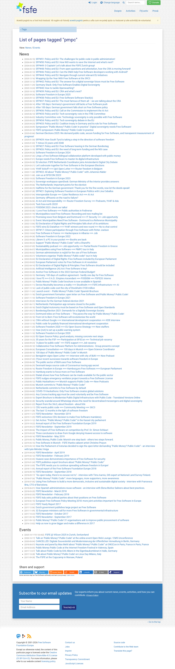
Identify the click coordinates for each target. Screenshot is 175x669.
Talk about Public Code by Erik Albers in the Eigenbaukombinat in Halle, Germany (76, 551)
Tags (24, 29)
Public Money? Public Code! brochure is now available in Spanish (68, 281)
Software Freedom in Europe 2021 (53, 298)
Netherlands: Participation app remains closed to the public (65, 304)
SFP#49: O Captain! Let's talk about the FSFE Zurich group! (65, 65)
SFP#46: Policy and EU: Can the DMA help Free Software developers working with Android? (82, 72)
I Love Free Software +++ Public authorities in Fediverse (64, 210)
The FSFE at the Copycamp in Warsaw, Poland (59, 557)
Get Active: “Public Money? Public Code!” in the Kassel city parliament (71, 420)
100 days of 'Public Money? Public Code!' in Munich (61, 352)
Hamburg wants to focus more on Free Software (60, 372)
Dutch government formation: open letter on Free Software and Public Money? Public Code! (82, 294)
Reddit (72, 572)
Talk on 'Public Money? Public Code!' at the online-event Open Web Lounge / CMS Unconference (84, 538)
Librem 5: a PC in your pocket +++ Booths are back (61, 239)
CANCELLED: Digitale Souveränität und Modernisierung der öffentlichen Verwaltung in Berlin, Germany (88, 541)
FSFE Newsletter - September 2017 (53, 517)
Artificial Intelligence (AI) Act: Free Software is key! (61, 268)
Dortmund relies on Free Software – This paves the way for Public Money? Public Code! (80, 314)
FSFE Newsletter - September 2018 (53, 472)
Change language (111, 2)
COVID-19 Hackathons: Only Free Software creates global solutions (70, 391)
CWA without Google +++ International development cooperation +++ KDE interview (78, 320)
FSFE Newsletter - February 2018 (52, 494)
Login (94, 2)
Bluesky (42, 572)
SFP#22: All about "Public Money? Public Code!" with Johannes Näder (71, 172)
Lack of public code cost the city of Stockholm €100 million (65, 288)
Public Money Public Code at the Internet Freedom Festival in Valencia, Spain (75, 547)
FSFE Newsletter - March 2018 (51, 491)
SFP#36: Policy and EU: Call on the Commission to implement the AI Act (72, 110)
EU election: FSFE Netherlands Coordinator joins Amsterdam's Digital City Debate (77, 162)
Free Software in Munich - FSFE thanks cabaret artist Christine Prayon (71, 443)
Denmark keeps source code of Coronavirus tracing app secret (67, 365)
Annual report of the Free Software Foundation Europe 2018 (66, 468)
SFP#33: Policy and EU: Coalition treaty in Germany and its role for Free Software (76, 123)
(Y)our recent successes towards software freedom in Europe (67, 359)
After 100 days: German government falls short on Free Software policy (72, 107)
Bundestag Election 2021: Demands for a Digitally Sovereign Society (70, 310)
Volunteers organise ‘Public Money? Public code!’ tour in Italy (66, 256)
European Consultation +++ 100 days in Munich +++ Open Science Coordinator (75, 349)
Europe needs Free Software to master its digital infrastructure (67, 159)
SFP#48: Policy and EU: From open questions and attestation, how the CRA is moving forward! (83, 69)
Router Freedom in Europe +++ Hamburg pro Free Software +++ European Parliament (79, 368)
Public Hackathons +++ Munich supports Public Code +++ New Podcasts (72, 381)
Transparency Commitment (77, 659)
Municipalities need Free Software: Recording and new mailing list (69, 214)
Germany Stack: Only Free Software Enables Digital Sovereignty (68, 85)
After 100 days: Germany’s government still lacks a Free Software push (71, 104)
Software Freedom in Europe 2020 (53, 333)
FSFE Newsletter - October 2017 (52, 514)
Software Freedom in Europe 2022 (53, 236)
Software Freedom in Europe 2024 (53, 152)
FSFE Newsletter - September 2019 (53, 427)
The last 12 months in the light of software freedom (62, 410)
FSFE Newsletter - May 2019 (50, 436)
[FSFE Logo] (27, 7)
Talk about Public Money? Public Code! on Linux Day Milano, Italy (68, 554)
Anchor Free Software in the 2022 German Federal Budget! (65, 272)
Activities (130, 10)
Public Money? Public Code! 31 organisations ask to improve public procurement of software (82, 520)
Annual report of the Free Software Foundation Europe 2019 (66, 423)
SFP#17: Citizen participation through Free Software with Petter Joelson (72, 230)
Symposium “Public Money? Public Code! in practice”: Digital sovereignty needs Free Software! (83, 127)
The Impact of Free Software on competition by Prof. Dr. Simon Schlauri (72, 430)
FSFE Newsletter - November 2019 (53, 414)
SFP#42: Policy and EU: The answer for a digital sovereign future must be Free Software (80, 81)
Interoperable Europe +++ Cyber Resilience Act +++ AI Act (65, 194)
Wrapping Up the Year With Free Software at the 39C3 (63, 78)
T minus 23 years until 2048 (50, 143)
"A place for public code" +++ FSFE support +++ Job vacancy (66, 343)
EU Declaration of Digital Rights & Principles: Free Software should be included (75, 265)
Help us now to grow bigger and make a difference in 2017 (65, 523)
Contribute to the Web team (126, 647)
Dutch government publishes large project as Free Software (66, 507)
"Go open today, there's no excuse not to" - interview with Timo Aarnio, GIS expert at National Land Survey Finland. (93, 475)
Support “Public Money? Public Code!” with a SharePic (63, 243)
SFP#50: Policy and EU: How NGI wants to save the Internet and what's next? (74, 62)
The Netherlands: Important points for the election (61, 185)
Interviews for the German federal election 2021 (60, 301)
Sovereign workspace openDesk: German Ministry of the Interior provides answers (77, 181)
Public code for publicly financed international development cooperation (72, 323)
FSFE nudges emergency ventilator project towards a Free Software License (74, 378)
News (28, 47)
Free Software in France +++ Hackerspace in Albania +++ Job (67, 233)
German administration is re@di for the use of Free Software (66, 252)
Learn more (70, 575)
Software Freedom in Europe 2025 (53, 94)
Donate (155, 2)
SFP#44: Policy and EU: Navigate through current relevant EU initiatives (71, 75)
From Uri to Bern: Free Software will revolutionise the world (65, 317)
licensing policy (48, 661)
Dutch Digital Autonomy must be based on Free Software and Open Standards (75, 307)
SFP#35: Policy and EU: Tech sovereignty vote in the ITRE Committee (70, 114)
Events (36, 47)
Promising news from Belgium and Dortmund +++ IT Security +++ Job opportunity (77, 217)
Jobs (67, 647)
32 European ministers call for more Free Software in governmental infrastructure (77, 510)
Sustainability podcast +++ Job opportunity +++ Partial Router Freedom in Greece (77, 246)
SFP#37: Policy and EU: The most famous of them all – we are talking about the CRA (78, 101)
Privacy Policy (71, 655)
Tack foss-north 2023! (47, 204)
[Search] (123, 2)
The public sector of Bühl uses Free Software (58, 362)
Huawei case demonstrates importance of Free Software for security (70, 459)
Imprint (68, 651)
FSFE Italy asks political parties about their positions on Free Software (71, 497)
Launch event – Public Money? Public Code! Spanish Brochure (67, 291)
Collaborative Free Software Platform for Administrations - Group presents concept (78, 346)
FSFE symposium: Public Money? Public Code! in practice (65, 130)
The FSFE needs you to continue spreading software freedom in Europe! (72, 465)
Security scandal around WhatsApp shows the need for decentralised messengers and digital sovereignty (89, 401)
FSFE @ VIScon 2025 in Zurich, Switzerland (67, 534)
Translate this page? (123, 651)
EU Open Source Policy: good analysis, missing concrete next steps (69, 336)
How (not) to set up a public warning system (58, 330)
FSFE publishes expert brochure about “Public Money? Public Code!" (70, 462)
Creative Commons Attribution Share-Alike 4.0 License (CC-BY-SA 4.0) (36, 655)
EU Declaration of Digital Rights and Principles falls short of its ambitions (72, 223)
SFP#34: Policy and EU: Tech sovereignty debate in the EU (65, 120)
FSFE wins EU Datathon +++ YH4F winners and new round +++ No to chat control (76, 227)
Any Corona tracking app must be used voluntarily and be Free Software (72, 394)
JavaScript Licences (74, 663)
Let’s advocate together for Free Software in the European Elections (70, 165)
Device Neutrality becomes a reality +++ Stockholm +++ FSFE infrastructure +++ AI (77, 285)
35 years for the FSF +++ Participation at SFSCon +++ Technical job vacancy (74, 339)
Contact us (70, 642)
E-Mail (101, 572)
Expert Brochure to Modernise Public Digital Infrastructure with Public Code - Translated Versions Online (88, 397)
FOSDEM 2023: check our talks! (51, 207)
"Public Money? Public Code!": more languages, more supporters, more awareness (77, 478)
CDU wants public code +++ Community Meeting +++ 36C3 (65, 407)
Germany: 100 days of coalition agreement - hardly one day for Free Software (75, 275)
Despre (118, 10)
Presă (155, 10)
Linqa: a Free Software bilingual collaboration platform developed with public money (78, 156)
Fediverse (27, 572)
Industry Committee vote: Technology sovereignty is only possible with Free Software (79, 117)
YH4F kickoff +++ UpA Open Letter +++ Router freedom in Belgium (69, 169)
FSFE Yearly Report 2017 (48, 504)
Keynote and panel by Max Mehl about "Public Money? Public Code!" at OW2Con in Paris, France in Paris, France (92, 544)
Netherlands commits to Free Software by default (61, 388)
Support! (116, 572)
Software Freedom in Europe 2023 (53, 178)
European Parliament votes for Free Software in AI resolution (66, 262)
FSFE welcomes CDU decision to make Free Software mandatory (69, 417)
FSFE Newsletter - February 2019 (52, 456)
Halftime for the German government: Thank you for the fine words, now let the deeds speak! (83, 188)
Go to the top (155, 622)
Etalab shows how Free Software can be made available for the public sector (74, 375)
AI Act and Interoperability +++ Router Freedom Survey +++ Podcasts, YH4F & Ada (77, 201)
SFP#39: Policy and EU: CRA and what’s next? (59, 91)
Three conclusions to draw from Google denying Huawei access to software (74, 433)
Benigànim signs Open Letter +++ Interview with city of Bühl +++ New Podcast (75, 356)
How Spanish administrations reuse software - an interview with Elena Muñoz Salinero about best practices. (90, 488)
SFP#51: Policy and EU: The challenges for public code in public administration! (75, 59)
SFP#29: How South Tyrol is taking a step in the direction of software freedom (75, 139)
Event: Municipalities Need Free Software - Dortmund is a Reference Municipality (76, 220)
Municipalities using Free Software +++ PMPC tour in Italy (65, 249)
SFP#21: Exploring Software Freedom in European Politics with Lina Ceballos (74, 191)
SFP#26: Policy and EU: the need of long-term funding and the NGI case (72, 149)
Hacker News (57, 572)
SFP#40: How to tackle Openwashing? (55, 88)
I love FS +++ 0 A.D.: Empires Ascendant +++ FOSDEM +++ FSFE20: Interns (73, 278)
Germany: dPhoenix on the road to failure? (57, 198)
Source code (119, 642)
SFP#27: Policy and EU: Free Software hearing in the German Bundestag (72, 146)
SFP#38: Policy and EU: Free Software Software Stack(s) (64, 98)
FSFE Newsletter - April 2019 (50, 452)
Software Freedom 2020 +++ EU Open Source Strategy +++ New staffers (72, 327)
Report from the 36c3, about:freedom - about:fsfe (60, 404)
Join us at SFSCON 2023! (48, 175)
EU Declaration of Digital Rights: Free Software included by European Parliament (76, 259)
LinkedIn (87, 572)
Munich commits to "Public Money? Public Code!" (60, 385)
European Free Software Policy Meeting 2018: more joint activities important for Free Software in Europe (88, 501)
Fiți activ (144, 10)
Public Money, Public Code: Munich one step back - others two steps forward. (75, 439)
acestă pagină (76, 20)
